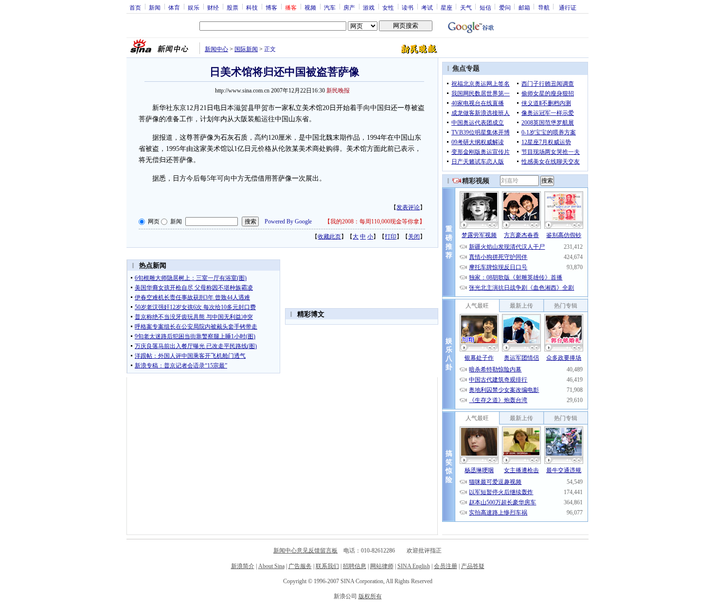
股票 (232, 7)
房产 (349, 7)
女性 (388, 7)
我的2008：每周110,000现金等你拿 (374, 221)
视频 (310, 7)
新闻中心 (216, 49)
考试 (427, 7)
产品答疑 (472, 566)
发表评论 (408, 207)
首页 (135, 7)
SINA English (413, 566)
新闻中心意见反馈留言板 (305, 550)
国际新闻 (246, 49)
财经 (213, 7)
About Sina (271, 566)
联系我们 (327, 566)
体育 (174, 7)
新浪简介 (242, 566)
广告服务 (300, 566)
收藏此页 (329, 236)
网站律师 (381, 566)
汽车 (330, 7)
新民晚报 (338, 90)
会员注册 (445, 566)
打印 (390, 236)
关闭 (414, 236)
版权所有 (370, 596)
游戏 (369, 7)
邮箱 (524, 7)
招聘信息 (354, 566)
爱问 (505, 7)
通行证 (567, 7)
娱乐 (193, 7)
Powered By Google (288, 221)
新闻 (155, 7)
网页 (154, 221)
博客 (271, 7)
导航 (544, 7)
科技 (252, 7)
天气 (466, 7)
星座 (446, 7)
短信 (485, 7)
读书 (407, 7)
